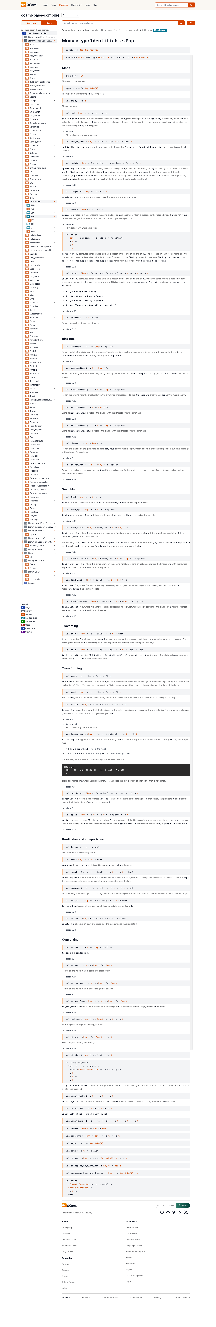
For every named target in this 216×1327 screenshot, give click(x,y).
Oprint (32, 310)
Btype (32, 78)
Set (32, 213)
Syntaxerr (34, 418)
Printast (33, 358)
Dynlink (33, 534)
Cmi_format (35, 104)
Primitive (33, 355)
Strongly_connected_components (41, 399)
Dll (31, 171)
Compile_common (38, 123)
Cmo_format (35, 108)
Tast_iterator (36, 426)
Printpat (33, 366)
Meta (32, 291)
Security (86, 1297)
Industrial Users (69, 1239)
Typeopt (33, 504)
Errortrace (34, 190)
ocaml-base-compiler (40, 15)
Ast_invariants (36, 55)
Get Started (131, 1233)
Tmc (32, 437)
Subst (32, 407)
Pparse (33, 343)
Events (65, 1276)
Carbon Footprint (110, 1297)
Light (162, 1205)
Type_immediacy (37, 463)
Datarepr (34, 153)
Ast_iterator (35, 59)
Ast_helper (34, 52)
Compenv (34, 119)
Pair (32, 209)
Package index (69, 30)
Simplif (33, 396)
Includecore (35, 239)
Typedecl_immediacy (39, 478)
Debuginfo (34, 156)
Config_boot (35, 138)
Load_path (35, 265)
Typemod (34, 500)
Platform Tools (133, 1239)
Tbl (32, 224)
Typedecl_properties (39, 482)
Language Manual (134, 1245)
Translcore (34, 448)
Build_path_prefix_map (40, 82)
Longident (34, 276)
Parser (32, 325)
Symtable (34, 414)
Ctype (32, 149)
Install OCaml (132, 1227)
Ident (32, 198)
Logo (128, 1281)
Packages (63, 5)
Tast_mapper (36, 429)
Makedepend (36, 284)
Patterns (34, 336)
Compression (35, 130)
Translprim (34, 459)
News (87, 5)
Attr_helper (35, 70)
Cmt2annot (35, 112)
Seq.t (109, 965)
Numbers (34, 302)
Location (34, 272)
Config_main (35, 141)
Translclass (35, 444)
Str (31, 557)
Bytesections (36, 89)
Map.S (81, 57)
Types (32, 508)
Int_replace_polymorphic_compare (43, 250)
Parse (32, 321)
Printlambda (35, 362)
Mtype (33, 299)
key (100, 57)
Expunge (33, 194)
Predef (33, 351)
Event (32, 564)
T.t (107, 57)
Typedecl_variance (38, 493)
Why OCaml (67, 1251)
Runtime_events (37, 545)
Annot (32, 44)
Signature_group (37, 392)
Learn (45, 5)
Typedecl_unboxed (38, 489)
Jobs (64, 1288)
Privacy (157, 1297)
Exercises (130, 1263)
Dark (172, 1205)
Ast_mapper (35, 63)
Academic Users (69, 1245)
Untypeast (34, 515)
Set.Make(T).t (98, 1143)
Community (76, 5)
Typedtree (34, 497)
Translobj (34, 456)
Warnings (34, 519)
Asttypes (34, 67)
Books (129, 1257)
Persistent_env (36, 340)
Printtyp (33, 370)
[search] (191, 4)
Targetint (34, 422)
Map (33, 216)
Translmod (34, 452)
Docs (49, 23)
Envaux (33, 186)
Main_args (34, 280)
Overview (31, 23)
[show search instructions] (191, 23)
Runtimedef (35, 385)
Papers (129, 1269)
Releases (66, 1233)
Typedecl (34, 474)
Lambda (33, 254)
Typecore (34, 471)
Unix (32, 575)
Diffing (33, 164)
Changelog (67, 1227)
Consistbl (34, 145)
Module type (159, 30)
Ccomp (33, 97)
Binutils (33, 74)
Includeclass (35, 235)
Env (31, 183)
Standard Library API (136, 1251)
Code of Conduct (182, 1297)
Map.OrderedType (89, 49)
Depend (33, 160)
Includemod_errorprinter (40, 246)
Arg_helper (34, 48)
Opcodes (34, 306)
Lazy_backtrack (37, 257)
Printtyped (34, 373)
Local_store (35, 269)
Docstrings (35, 175)
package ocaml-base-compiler (35, 30)
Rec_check (35, 381)
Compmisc (34, 127)
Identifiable (35, 201)
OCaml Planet (68, 1282)
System (185, 1205)
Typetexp (34, 512)
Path (32, 332)
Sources (32, 583)
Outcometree (36, 313)
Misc (32, 295)
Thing (33, 205)
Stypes (33, 403)
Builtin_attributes (37, 85)
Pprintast (34, 347)
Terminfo (34, 433)
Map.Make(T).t (142, 57)
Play (95, 5)
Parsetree (34, 328)
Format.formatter (88, 1069)
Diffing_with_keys (38, 168)
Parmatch (34, 317)
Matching (34, 287)
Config (33, 134)
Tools (53, 5)
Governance (136, 1297)
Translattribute (36, 441)
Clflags (33, 100)
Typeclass (34, 467)
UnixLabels (35, 579)
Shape (32, 388)
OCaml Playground (134, 1275)
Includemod (35, 242)
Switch (33, 411)
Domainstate (36, 179)
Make (33, 231)
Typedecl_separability (40, 486)
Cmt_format (35, 115)
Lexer (32, 261)
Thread (33, 568)
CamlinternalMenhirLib (40, 93)
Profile (33, 377)
